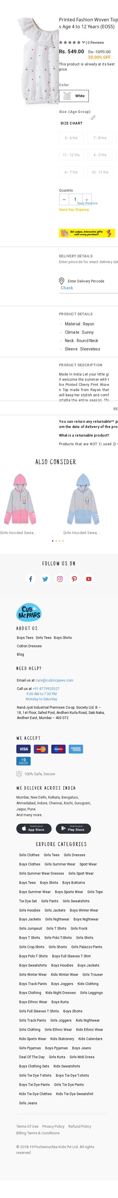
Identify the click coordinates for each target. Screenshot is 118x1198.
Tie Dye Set (28, 901)
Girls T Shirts (56, 929)
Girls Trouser (92, 975)
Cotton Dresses (29, 646)
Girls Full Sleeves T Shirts (39, 1011)
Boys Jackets (30, 919)
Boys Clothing (30, 993)
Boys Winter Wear (84, 910)
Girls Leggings (91, 993)
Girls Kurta (57, 1057)
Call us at (38, 689)
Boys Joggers (62, 984)
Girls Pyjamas (30, 1048)
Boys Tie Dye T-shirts (72, 1076)
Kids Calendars (90, 1039)
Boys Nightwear (86, 919)
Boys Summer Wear (35, 892)
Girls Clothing (29, 1030)
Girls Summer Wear (60, 864)
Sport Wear (88, 864)
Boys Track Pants (33, 984)
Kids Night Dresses (61, 993)
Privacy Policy (53, 1126)
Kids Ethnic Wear (89, 1030)
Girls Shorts (58, 947)
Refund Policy (79, 1126)
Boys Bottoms (73, 883)
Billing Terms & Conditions (38, 1133)
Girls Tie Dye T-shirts (35, 1076)
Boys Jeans (81, 1048)
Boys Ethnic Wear (33, 1002)
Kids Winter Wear (64, 975)
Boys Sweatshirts (33, 965)
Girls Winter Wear (33, 975)
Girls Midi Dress (82, 1057)
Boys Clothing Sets (34, 1066)
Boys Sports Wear (69, 892)
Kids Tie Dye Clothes (35, 1094)
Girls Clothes (29, 855)
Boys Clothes (29, 864)
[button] (54, 541)
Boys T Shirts (29, 938)
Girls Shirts (84, 938)
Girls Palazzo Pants (86, 947)
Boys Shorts (72, 1011)
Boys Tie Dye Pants (34, 1085)
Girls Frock (79, 929)
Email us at (45, 680)
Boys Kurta (60, 1002)
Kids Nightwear (88, 1020)
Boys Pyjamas (56, 1048)
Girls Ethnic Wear (58, 1030)
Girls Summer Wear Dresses (41, 873)
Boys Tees (25, 638)
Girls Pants (49, 901)
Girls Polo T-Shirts (58, 938)
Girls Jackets (55, 910)
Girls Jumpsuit (30, 929)
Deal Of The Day (32, 1057)
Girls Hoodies (29, 910)
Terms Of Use (27, 1126)
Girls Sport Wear (81, 873)
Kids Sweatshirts (67, 1066)
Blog (20, 654)
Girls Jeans (28, 1103)
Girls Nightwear (57, 919)
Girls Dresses (74, 855)
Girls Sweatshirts (76, 901)
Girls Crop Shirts (31, 947)
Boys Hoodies (62, 965)
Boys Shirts (63, 638)
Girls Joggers (61, 1020)
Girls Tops (95, 892)
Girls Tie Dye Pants (69, 1085)
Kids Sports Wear (32, 1039)
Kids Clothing (88, 984)
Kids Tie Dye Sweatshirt (74, 1094)
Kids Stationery (62, 1039)
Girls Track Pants (32, 1020)
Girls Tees (44, 638)
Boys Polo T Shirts (33, 956)
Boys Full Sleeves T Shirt (71, 956)
